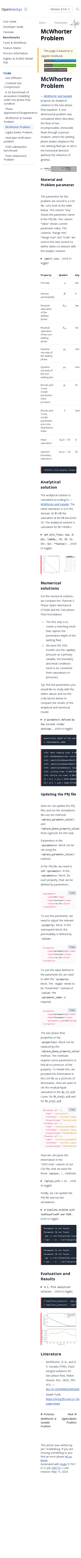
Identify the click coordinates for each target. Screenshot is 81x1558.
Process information (15, 53)
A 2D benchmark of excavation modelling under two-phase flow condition (17, 97)
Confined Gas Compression (13, 85)
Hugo (63, 1464)
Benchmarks (11, 37)
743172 (55, 1468)
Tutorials (8, 32)
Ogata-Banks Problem (18, 132)
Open (12, 9)
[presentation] (65, 283)
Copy (72, 892)
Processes (61, 22)
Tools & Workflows (15, 42)
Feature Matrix (12, 48)
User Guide (9, 21)
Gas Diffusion (13, 78)
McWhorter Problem (17, 127)
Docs (42, 22)
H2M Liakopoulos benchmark (15, 148)
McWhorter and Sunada (58, 96)
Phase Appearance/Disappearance (20, 110)
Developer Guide (13, 27)
